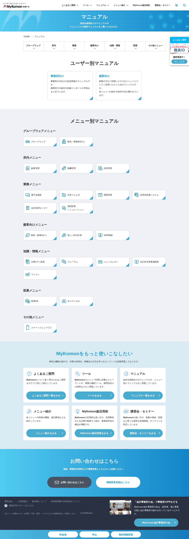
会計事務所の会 (156, 522)
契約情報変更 (126, 534)
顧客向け (94, 45)
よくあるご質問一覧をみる (46, 395)
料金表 (63, 534)
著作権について (39, 501)
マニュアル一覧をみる (143, 395)
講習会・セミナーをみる (143, 433)
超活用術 (141, 5)
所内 (54, 45)
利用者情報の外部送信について (65, 501)
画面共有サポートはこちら (21, 505)
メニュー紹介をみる (46, 433)
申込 (94, 534)
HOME (27, 36)
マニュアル (39, 36)
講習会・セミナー (162, 5)
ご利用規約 (22, 501)
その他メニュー (155, 45)
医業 (135, 45)
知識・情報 (115, 45)
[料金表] (176, 5)
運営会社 (8, 501)
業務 (74, 45)
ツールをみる (94, 395)
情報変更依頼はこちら (118, 482)
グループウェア (33, 45)
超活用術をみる (94, 433)
